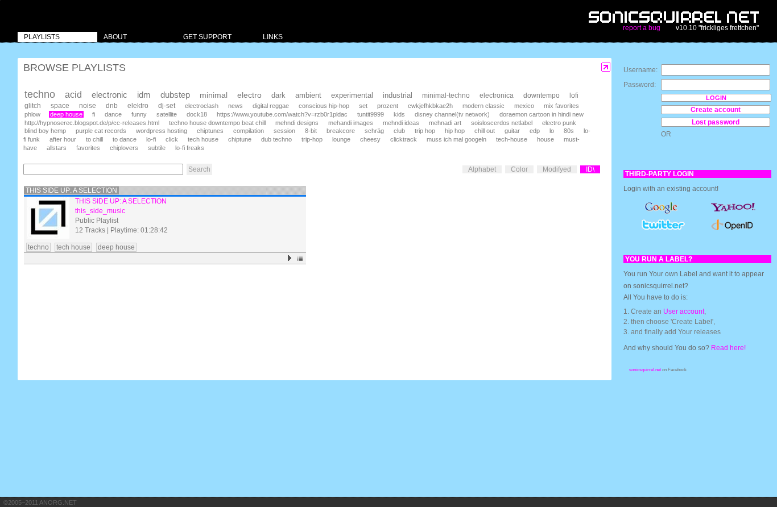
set (363, 105)
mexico (524, 105)
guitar (512, 130)
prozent (387, 105)
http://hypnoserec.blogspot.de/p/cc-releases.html (91, 122)
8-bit (311, 130)
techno (39, 94)
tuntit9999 (370, 114)
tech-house (511, 139)
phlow (32, 114)
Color (519, 169)
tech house (203, 139)
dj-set (166, 106)
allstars (57, 147)
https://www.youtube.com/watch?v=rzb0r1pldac (282, 114)
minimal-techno (446, 95)
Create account (716, 110)
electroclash (201, 105)
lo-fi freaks (189, 147)
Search (199, 169)
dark (278, 95)
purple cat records (101, 130)
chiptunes (210, 130)
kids (399, 114)
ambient (308, 95)
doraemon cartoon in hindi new (541, 114)
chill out (484, 130)
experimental (352, 95)
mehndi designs (297, 122)
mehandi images (350, 122)
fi (93, 114)
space (60, 106)
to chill (94, 139)
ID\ (590, 169)
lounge (341, 139)
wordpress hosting (161, 130)
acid (73, 94)
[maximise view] (606, 67)
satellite (166, 114)
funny (139, 114)
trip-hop (312, 139)
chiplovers (124, 147)
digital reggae (271, 105)
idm (144, 94)
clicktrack (403, 139)
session (284, 130)
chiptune (239, 139)
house (545, 139)
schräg (374, 130)
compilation (248, 130)
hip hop (455, 130)
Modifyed (557, 169)
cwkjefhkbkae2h (430, 105)
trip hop (425, 130)
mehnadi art (445, 122)
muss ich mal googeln (456, 139)
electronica (497, 95)
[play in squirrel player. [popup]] (289, 258)
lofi (573, 95)
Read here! (728, 348)
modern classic (483, 105)
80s (569, 130)
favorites (88, 147)
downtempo (541, 95)
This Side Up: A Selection (71, 190)
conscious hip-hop (324, 105)
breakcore (340, 130)
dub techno (276, 139)
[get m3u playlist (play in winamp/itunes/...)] (300, 258)
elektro (137, 106)
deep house (66, 114)
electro (249, 94)
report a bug (641, 28)
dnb (112, 106)
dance (113, 114)
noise (87, 106)
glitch (32, 106)
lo (551, 130)
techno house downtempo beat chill (217, 122)
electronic (109, 94)
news (235, 105)
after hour (62, 139)
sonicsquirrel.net (645, 369)
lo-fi (151, 139)
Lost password (715, 122)
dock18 (197, 114)
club (399, 130)
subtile (157, 147)
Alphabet (482, 169)
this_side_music (100, 211)
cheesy (370, 139)
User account (683, 311)
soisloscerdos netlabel (501, 122)
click (172, 139)
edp (535, 130)
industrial (397, 95)
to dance (125, 139)
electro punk (559, 122)
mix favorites (561, 105)
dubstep (175, 94)
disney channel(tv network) (452, 114)
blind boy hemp (45, 130)
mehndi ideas (401, 122)
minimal (214, 94)
